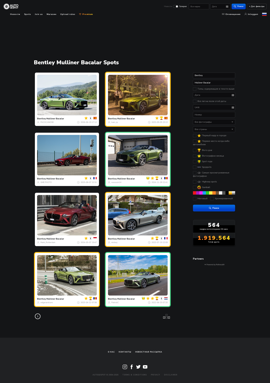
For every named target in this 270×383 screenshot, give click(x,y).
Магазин (52, 14)
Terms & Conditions (134, 375)
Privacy (155, 375)
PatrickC (115, 302)
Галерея (183, 6)
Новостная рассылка (148, 352)
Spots (27, 14)
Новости (168, 6)
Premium (87, 14)
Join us (39, 14)
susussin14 (116, 182)
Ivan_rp (114, 122)
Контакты (125, 352)
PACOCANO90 (47, 122)
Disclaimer (170, 375)
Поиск (240, 6)
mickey (114, 242)
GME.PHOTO (46, 182)
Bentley (41, 118)
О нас (111, 352)
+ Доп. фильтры (256, 6)
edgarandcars (46, 302)
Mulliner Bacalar (55, 118)
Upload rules (67, 14)
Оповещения (233, 14)
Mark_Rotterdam (47, 242)
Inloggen (253, 14)
